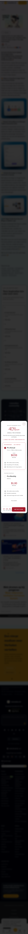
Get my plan (18, 509)
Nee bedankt (14, 500)
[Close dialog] (24, 423)
